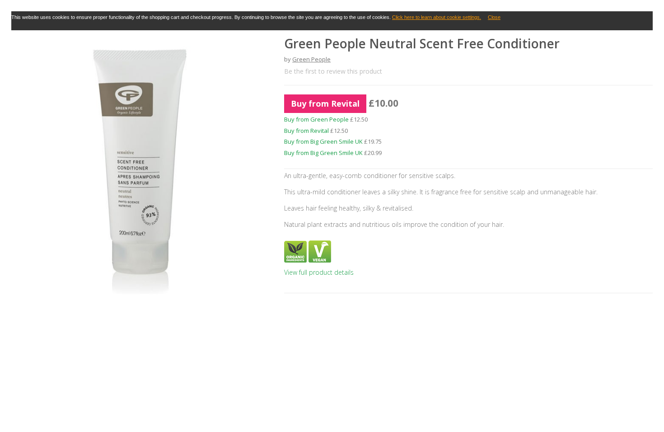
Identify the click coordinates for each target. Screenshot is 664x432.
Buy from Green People (316, 119)
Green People (311, 59)
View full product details (319, 272)
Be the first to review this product (333, 71)
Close (494, 17)
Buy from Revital (325, 103)
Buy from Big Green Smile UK (323, 141)
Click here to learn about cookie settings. (436, 17)
